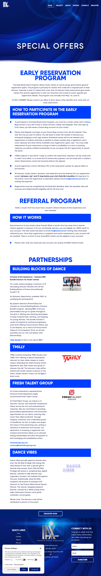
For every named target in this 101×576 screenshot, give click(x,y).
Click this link (15, 340)
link (42, 373)
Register (94, 6)
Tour (50, 6)
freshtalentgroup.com (19, 443)
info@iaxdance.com (73, 179)
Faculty (59, 6)
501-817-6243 (51, 548)
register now (50, 513)
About (68, 6)
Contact (85, 6)
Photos (76, 6)
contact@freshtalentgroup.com (23, 445)
